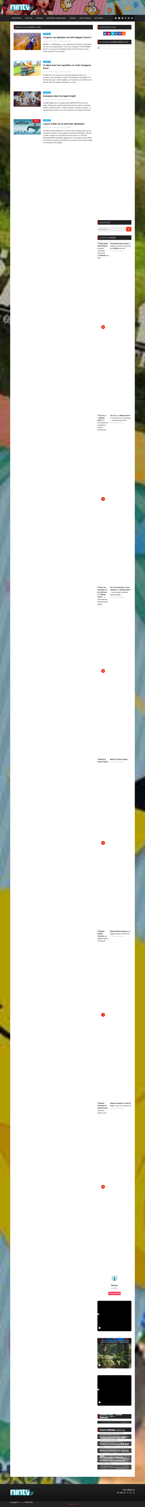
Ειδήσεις (47, 34)
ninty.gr (21, 1502)
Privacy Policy (72, 1504)
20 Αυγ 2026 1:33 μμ (106, 1466)
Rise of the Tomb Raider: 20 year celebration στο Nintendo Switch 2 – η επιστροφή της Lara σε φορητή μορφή (120, 591)
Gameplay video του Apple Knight (59, 96)
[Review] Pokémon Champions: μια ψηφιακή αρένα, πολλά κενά (120, 932)
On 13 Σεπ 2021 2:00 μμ (50, 127)
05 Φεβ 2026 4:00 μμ (106, 1420)
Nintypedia (85, 18)
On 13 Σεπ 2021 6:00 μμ (50, 72)
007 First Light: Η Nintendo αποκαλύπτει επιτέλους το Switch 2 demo (112, 1460)
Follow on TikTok (114, 1293)
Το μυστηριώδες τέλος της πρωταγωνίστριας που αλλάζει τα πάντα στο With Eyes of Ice (114, 1442)
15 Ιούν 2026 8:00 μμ (117, 597)
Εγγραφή (98, 18)
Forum (39, 18)
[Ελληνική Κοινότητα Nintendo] (22, 10)
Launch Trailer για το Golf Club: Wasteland (63, 124)
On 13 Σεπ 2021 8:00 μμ (50, 41)
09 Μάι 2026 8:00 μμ (117, 936)
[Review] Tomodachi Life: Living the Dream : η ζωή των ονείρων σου (120, 1104)
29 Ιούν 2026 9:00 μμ (117, 423)
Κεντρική (16, 18)
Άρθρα (73, 18)
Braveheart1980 (66, 41)
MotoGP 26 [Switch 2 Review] (118, 759)
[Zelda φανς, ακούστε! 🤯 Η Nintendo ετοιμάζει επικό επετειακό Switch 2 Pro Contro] (114, 1353)
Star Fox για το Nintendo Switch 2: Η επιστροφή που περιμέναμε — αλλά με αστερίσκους (120, 417)
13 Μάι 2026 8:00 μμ (117, 762)
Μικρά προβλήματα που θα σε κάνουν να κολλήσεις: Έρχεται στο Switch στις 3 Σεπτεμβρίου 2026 (114, 1452)
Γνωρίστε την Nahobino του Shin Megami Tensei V (67, 37)
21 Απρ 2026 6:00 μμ (117, 1108)
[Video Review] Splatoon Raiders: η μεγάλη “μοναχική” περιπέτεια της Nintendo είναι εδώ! (120, 245)
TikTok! (28, 18)
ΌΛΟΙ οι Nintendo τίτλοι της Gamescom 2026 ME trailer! (112, 1431)
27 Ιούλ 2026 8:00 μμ (117, 251)
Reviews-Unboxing (56, 18)
